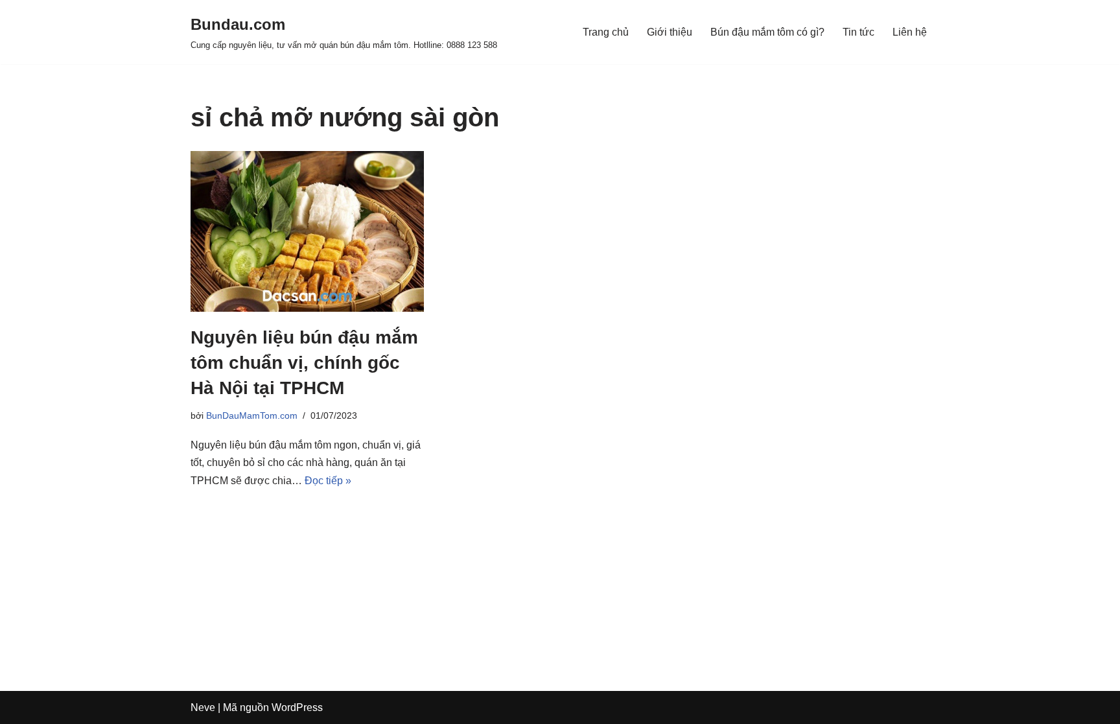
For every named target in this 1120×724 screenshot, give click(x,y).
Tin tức (858, 32)
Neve (203, 707)
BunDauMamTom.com (252, 415)
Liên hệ (909, 32)
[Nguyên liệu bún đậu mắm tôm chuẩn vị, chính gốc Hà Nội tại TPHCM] (307, 231)
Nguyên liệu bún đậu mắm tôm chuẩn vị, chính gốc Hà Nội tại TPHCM (304, 362)
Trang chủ (606, 32)
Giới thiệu (669, 32)
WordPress (297, 707)
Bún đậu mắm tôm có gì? (767, 32)
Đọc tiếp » (328, 480)
